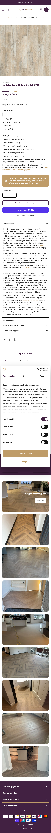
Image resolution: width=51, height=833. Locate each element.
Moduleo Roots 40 (30, 300)
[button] (25, 203)
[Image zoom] (25, 50)
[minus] (5, 195)
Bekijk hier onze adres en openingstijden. (25, 168)
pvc (27, 267)
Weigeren (25, 462)
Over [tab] (42, 376)
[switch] (44, 427)
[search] (7, 9)
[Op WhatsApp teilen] (15, 339)
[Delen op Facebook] (9, 339)
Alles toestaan (25, 453)
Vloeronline (28, 825)
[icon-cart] (41, 9)
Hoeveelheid (7, 191)
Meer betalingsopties (25, 215)
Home (9, 17)
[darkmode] (46, 9)
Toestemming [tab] (9, 376)
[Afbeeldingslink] (25, 496)
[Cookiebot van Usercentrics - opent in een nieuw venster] (37, 369)
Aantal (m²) (7, 110)
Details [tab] (26, 376)
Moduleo (40, 245)
